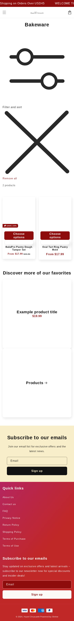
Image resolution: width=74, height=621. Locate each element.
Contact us (9, 504)
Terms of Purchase (14, 538)
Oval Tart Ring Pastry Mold (55, 248)
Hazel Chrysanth (32, 617)
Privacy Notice (11, 518)
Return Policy (11, 524)
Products (34, 383)
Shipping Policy (12, 531)
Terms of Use (11, 545)
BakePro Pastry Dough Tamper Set (19, 248)
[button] (4, 12)
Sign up (37, 470)
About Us (8, 497)
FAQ (5, 511)
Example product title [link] (37, 312)
